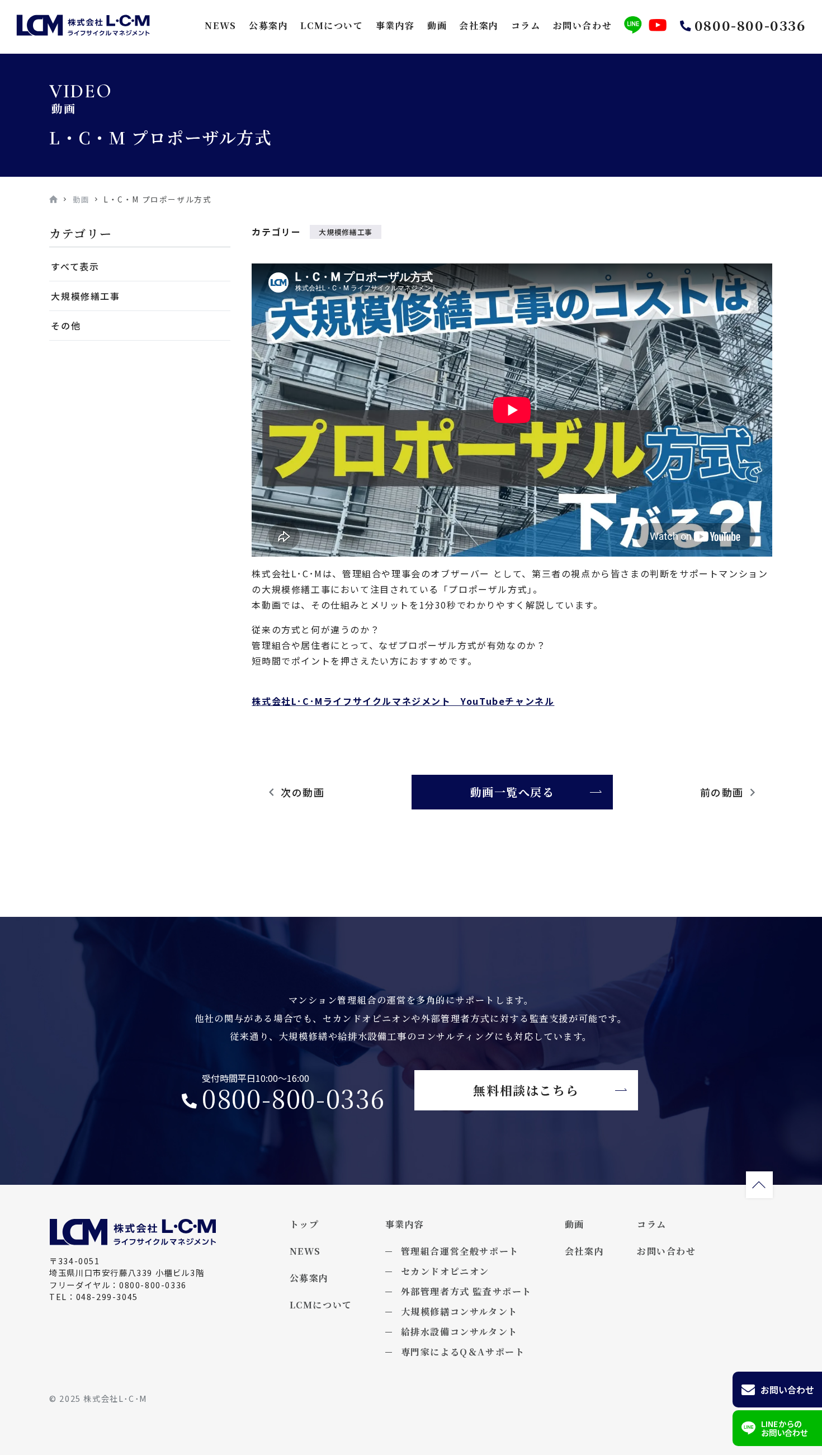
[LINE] (633, 25)
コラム (526, 25)
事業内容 (395, 25)
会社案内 (478, 25)
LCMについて (331, 25)
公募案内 (268, 25)
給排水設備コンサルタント (459, 1331)
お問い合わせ (582, 25)
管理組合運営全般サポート (460, 1251)
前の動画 (722, 792)
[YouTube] (658, 25)
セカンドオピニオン (445, 1271)
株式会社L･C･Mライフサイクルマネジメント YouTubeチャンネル (403, 701)
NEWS (220, 25)
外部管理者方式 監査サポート (466, 1291)
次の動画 (302, 792)
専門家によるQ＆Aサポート (463, 1351)
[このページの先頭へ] (759, 1184)
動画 (437, 25)
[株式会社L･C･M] (83, 25)
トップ (304, 1224)
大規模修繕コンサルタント (459, 1311)
